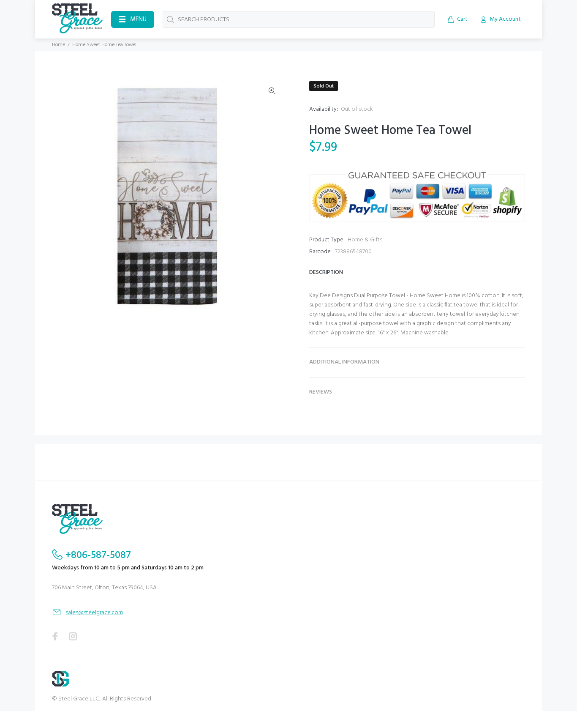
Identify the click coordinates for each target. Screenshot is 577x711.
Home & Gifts (365, 240)
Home (58, 45)
